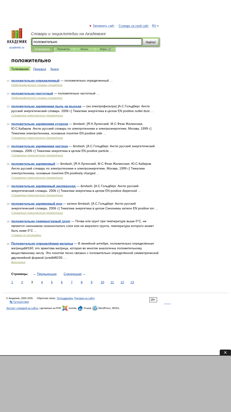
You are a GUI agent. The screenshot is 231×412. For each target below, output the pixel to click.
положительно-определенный (35, 80)
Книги (84, 49)
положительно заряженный (33, 163)
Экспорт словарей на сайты (22, 308)
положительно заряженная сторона (39, 124)
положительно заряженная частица (39, 146)
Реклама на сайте (84, 298)
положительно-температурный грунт (40, 221)
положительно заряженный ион (37, 203)
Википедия (18, 262)
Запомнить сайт (103, 25)
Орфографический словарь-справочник (36, 85)
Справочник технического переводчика (37, 115)
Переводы (63, 49)
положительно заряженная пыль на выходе (46, 106)
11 (112, 282)
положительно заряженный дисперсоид (43, 186)
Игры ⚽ (105, 49)
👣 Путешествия (19, 301)
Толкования (41, 49)
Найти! (151, 42)
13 (132, 282)
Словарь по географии (26, 235)
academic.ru (16, 47)
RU (154, 25)
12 (122, 282)
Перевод (39, 69)
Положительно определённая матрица (42, 243)
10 (102, 282)
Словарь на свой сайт (134, 25)
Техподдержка (65, 298)
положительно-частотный (32, 93)
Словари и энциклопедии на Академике (68, 34)
